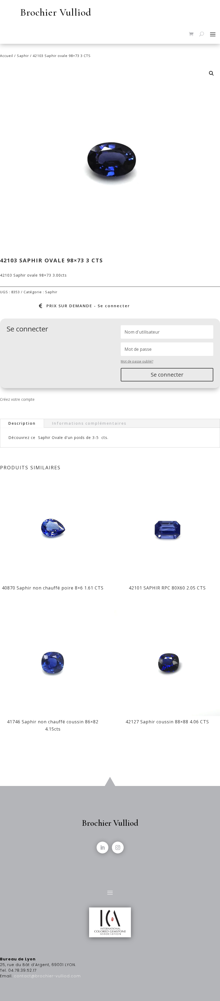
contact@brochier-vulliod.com (47, 976)
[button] (211, 73)
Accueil (6, 55)
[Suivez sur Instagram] (118, 847)
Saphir (23, 55)
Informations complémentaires (89, 423)
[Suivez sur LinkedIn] (102, 847)
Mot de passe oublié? (137, 361)
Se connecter (167, 374)
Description (22, 423)
